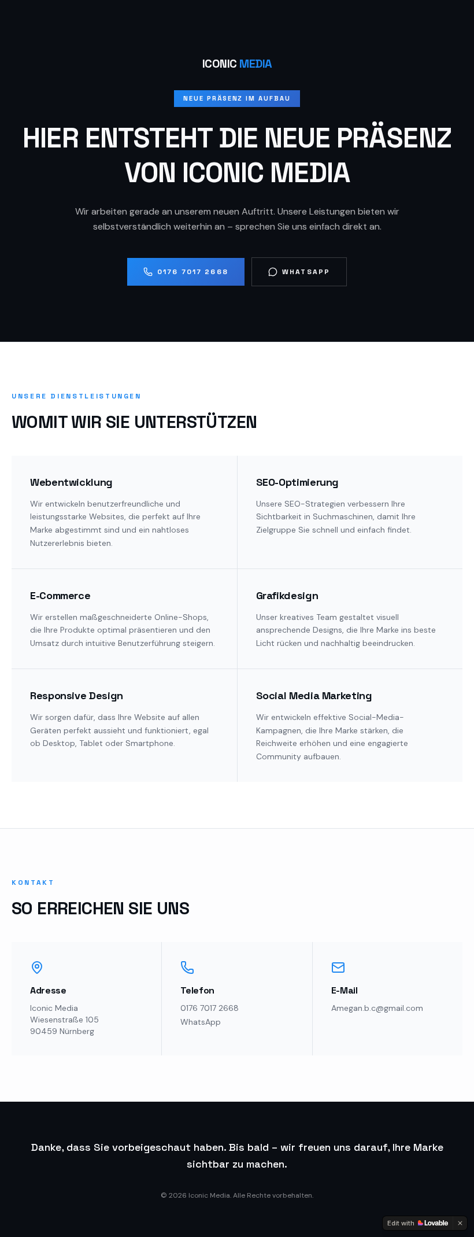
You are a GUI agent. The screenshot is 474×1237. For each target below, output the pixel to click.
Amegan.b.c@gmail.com (377, 1008)
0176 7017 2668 (192, 271)
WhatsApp (306, 271)
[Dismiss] (460, 1223)
